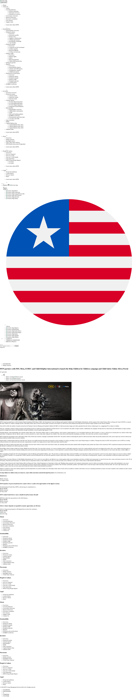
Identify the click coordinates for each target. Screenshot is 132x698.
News (4, 136)
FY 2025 (11, 163)
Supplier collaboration (15, 38)
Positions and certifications (10, 546)
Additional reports (14, 72)
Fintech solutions (13, 11)
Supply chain (9, 22)
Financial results (10, 94)
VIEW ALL (3, 512)
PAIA (7, 176)
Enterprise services (14, 13)
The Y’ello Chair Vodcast (13, 142)
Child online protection (15, 61)
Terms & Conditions (11, 172)
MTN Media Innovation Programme (15, 144)
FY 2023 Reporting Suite (16, 105)
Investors (5, 91)
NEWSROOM (6, 364)
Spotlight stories (10, 141)
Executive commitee (8, 526)
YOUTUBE (6, 696)
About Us (5, 6)
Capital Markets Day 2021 (16, 124)
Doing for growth (11, 62)
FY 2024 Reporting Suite (16, 103)
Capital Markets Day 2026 (16, 128)
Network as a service (14, 14)
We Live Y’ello (10, 155)
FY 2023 (11, 162)
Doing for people (10, 44)
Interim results (13, 98)
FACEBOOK (6, 690)
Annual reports (10, 100)
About (7, 8)
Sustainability (7, 29)
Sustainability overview (12, 30)
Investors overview (11, 92)
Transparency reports (15, 70)
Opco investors (10, 120)
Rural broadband (13, 50)
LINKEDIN (6, 694)
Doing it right (9, 53)
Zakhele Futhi (10, 129)
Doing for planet (10, 32)
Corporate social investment (16, 47)
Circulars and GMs (14, 118)
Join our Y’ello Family (12, 157)
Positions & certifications (13, 73)
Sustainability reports (15, 67)
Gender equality (13, 49)
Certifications (13, 82)
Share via (10, 377)
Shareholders (9, 108)
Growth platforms (11, 9)
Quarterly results (13, 97)
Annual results (13, 95)
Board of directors (11, 17)
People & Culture (7, 151)
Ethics (11, 58)
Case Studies (12, 43)
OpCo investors (7, 561)
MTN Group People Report (13, 160)
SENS (7, 121)
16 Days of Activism (14, 52)
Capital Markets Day (8, 562)
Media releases (10, 139)
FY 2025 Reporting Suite (16, 102)
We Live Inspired (10, 154)
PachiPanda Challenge (15, 41)
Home (4, 5)
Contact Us (6, 530)
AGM (10, 112)
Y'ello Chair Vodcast (8, 574)
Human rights (12, 56)
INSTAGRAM (7, 691)
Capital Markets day (11, 123)
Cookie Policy (10, 173)
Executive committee (11, 19)
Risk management (14, 59)
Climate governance (14, 39)
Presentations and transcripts (17, 117)
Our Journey (9, 20)
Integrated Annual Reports (16, 106)
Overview (11, 33)
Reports (8, 64)
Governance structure (12, 16)
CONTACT (9, 338)
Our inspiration (10, 158)
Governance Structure (9, 523)
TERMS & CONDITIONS (13, 340)
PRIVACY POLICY (11, 341)
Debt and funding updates (16, 114)
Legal (4, 170)
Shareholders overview (15, 109)
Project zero (12, 36)
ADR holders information (16, 111)
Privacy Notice (10, 175)
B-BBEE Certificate (11, 84)
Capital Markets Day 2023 (16, 126)
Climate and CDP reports (15, 69)
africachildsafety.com (60, 472)
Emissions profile (14, 35)
